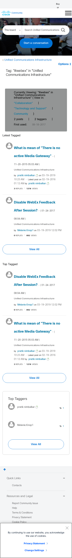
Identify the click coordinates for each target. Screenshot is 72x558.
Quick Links (14, 478)
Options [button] (63, 64)
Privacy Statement (34, 543)
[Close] (67, 528)
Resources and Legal (20, 496)
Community (21, 114)
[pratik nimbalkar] (24, 410)
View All (34, 249)
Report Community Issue (25, 503)
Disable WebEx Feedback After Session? (34, 210)
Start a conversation (36, 43)
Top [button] (4, 469)
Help (14, 508)
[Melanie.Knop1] (22, 429)
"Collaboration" (23, 103)
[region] (36, 540)
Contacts (17, 485)
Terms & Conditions (22, 513)
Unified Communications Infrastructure (28, 60)
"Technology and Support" (30, 108)
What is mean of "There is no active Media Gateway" (37, 156)
